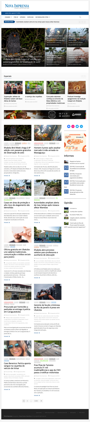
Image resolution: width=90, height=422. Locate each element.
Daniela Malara (51, 103)
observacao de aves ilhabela (14, 164)
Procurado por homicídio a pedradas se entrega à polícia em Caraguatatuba (17, 309)
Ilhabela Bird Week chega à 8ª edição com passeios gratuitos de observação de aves (22, 60)
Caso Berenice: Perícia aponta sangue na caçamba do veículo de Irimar (17, 366)
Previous (82, 22)
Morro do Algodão (11, 321)
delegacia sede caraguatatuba (13, 317)
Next (85, 22)
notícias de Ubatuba (19, 264)
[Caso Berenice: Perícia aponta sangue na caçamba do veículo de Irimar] (17, 348)
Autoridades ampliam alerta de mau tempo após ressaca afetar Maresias (37, 22)
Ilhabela (22, 56)
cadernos (72, 83)
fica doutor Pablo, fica (76, 96)
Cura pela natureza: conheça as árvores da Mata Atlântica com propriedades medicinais (34, 99)
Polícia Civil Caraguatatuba (48, 162)
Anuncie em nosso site (62, 412)
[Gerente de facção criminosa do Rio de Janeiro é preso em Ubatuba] (47, 292)
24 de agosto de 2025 (74, 101)
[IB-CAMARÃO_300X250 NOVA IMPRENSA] (75, 134)
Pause (80, 22)
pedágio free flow (41, 382)
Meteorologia (50, 197)
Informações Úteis (42, 17)
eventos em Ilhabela (13, 160)
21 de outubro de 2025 (31, 108)
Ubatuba (12, 246)
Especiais (30, 17)
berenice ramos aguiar (11, 374)
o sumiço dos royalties (12, 96)
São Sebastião (8, 199)
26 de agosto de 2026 (25, 64)
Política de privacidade (49, 412)
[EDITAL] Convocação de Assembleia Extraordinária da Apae (77, 168)
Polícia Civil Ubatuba (13, 377)
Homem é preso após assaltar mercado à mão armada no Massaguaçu (56, 38)
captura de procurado (48, 316)
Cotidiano (8, 85)
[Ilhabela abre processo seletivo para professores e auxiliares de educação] (47, 235)
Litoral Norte (17, 162)
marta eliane (18, 376)
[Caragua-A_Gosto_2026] (45, 111)
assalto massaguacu (40, 158)
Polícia (42, 144)
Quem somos (39, 412)
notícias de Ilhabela (49, 262)
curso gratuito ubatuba (11, 263)
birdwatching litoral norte (12, 158)
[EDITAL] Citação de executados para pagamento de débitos (76, 176)
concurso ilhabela (40, 261)
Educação (19, 244)
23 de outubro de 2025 (10, 101)
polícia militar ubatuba (44, 319)
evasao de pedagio (45, 380)
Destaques (16, 56)
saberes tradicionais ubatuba (16, 268)
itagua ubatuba (42, 317)
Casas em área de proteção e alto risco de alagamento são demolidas (77, 36)
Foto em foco (15, 87)
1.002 (36, 401)
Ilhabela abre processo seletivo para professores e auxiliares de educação (46, 252)
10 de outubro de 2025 (52, 106)
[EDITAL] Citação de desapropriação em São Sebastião (76, 192)
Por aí (16, 17)
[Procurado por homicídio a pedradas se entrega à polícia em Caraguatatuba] (17, 292)
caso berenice (20, 374)
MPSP (22, 376)
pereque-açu (18, 266)
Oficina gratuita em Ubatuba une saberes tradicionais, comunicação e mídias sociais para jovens (77, 55)
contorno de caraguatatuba (47, 378)
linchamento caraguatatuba (18, 319)
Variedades (52, 360)
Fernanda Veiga (8, 371)
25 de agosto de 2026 (53, 64)
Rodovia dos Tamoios (51, 382)
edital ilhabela (48, 261)
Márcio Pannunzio (9, 99)
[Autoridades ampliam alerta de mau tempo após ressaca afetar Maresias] (47, 188)
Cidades (7, 17)
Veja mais (8, 176)
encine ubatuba (20, 263)
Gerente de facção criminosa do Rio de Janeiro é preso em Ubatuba (47, 307)
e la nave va (73, 208)
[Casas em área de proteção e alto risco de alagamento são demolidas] (17, 188)
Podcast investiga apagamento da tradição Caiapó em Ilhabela (55, 98)
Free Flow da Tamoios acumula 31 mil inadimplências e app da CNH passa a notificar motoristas (47, 369)
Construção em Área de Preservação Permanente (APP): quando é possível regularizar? (74, 225)
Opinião (22, 17)
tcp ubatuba (52, 319)
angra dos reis (39, 316)
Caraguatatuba (38, 143)
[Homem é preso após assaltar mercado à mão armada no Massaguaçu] (47, 133)
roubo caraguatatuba (44, 164)
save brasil (24, 164)
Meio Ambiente (29, 56)
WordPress (29, 416)
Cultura (10, 56)
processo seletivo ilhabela (44, 264)
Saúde (70, 91)
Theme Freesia (22, 416)
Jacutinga (11, 162)
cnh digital (38, 378)
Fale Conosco (82, 412)
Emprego (55, 245)
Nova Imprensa (38, 56)
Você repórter (73, 412)
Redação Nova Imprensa (10, 64)
